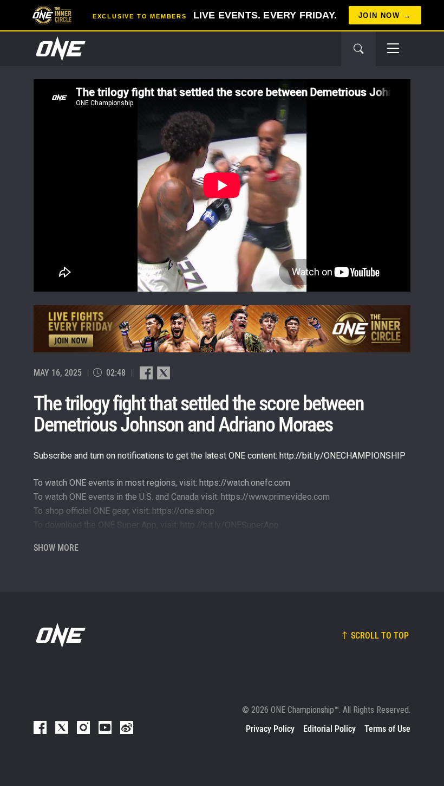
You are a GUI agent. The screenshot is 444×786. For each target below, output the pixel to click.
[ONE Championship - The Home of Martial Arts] (60, 49)
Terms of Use (387, 729)
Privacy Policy (270, 729)
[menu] (393, 48)
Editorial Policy (329, 729)
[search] (358, 48)
